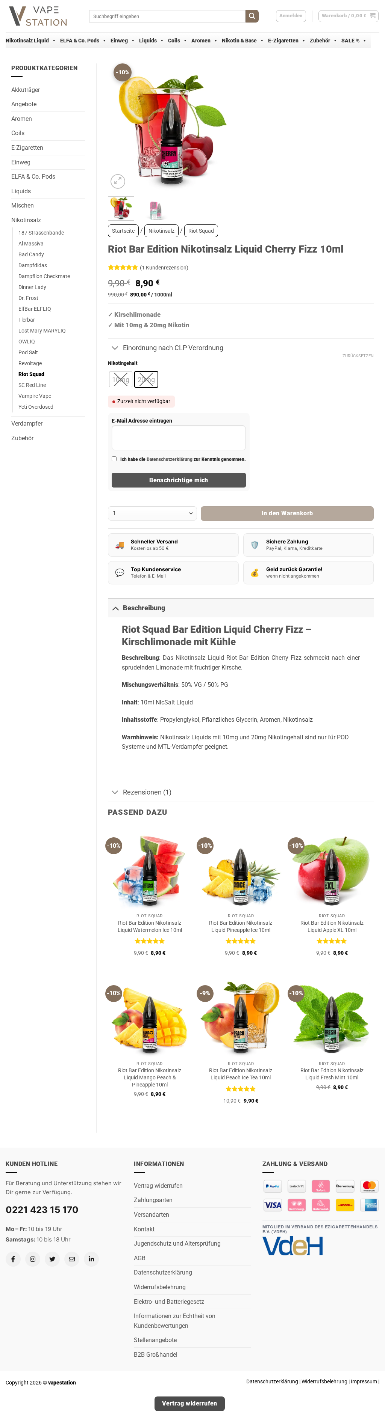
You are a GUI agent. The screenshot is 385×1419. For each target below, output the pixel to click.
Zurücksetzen (358, 356)
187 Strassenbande (41, 233)
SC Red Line (32, 385)
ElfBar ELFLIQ (34, 309)
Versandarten (151, 1214)
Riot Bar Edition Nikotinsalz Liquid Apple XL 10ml (332, 926)
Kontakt (144, 1229)
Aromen (201, 41)
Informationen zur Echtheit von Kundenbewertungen (174, 1320)
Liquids (148, 41)
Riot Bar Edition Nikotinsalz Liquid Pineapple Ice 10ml (240, 926)
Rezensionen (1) (147, 792)
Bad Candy (31, 254)
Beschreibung (144, 608)
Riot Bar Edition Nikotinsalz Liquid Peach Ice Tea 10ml (240, 1074)
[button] (348, 16)
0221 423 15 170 (42, 1209)
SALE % (350, 41)
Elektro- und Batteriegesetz (169, 1301)
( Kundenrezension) (164, 268)
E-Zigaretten (283, 41)
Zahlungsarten (153, 1200)
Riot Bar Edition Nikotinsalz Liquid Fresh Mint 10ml (332, 1074)
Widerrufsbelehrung (160, 1287)
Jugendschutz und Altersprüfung (177, 1243)
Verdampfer (26, 423)
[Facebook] (13, 1259)
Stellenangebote (155, 1340)
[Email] (71, 1259)
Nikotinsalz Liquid (27, 41)
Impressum (364, 1381)
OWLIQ (26, 342)
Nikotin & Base (239, 41)
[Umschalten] (115, 349)
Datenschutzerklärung (169, 459)
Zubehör (320, 41)
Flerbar (26, 320)
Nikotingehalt (122, 363)
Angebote (23, 104)
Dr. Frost (28, 298)
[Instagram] (32, 1259)
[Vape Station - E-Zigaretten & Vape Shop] (42, 16)
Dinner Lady (32, 287)
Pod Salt (28, 352)
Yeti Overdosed (35, 407)
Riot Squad (31, 374)
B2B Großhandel (155, 1354)
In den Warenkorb (287, 513)
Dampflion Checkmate (44, 276)
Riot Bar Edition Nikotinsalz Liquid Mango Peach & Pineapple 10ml (149, 1077)
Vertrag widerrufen (158, 1185)
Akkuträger (25, 89)
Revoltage (30, 363)
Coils (174, 41)
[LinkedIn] (91, 1259)
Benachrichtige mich (178, 480)
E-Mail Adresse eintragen (142, 421)
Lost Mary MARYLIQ (42, 331)
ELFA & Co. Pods (79, 41)
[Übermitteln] (252, 16)
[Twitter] (52, 1259)
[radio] (120, 379)
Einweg (119, 41)
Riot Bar (237, 657)
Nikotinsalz (26, 220)
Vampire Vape (34, 396)
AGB (140, 1258)
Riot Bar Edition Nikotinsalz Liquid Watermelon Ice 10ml (150, 926)
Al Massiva (31, 244)
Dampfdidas (32, 265)
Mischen (22, 205)
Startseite (123, 231)
